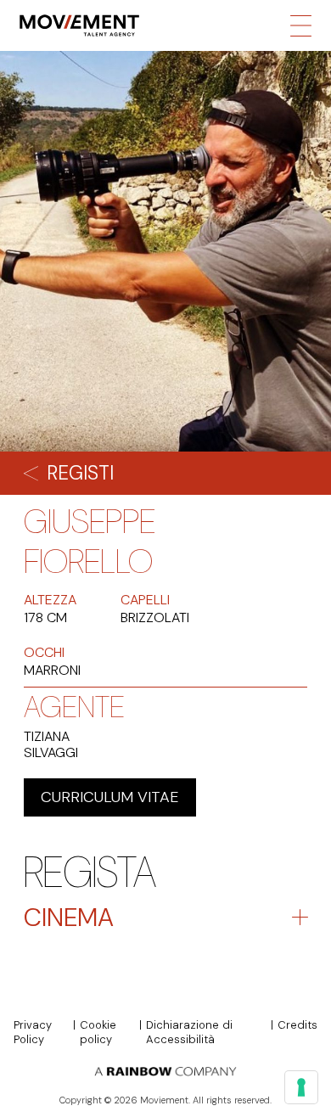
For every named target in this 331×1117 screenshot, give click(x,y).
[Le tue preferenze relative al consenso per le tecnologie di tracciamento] (301, 1087)
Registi (80, 473)
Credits (297, 1025)
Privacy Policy (33, 1033)
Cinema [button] (69, 917)
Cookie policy (98, 1033)
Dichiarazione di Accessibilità (189, 1033)
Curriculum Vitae (110, 797)
